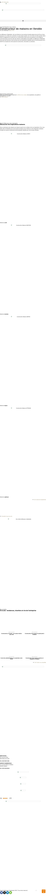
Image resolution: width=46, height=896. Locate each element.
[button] (23, 21)
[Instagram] (4, 892)
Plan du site (39, 890)
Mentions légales (32, 890)
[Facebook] (1, 892)
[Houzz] (10, 892)
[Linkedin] (7, 892)
